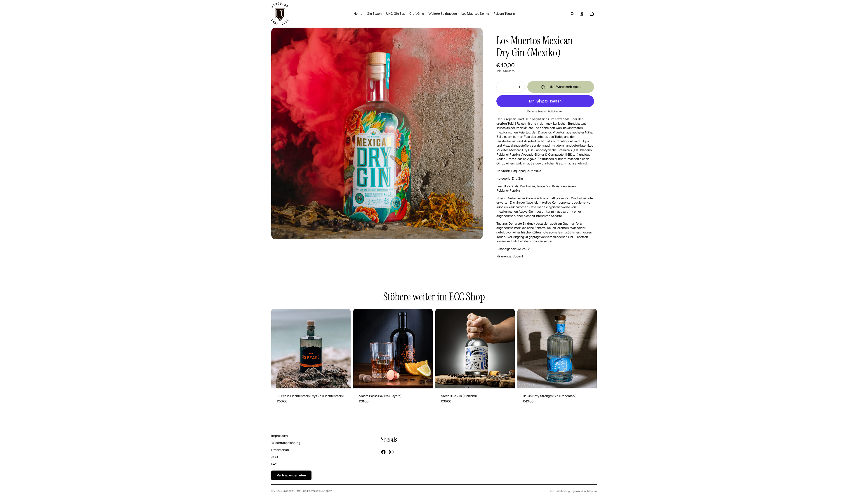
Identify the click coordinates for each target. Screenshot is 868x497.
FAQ (274, 464)
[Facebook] (383, 452)
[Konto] (582, 14)
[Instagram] (391, 452)
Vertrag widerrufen (291, 475)
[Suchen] (572, 14)
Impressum (279, 436)
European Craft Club (293, 490)
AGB (274, 457)
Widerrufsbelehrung (285, 443)
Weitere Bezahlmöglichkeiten (545, 111)
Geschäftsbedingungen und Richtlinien (573, 491)
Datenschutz (280, 450)
